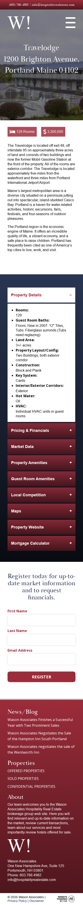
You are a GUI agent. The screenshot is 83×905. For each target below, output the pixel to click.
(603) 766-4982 (19, 5)
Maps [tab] (16, 511)
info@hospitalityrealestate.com (53, 5)
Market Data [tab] (22, 446)
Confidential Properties (31, 786)
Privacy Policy (17, 901)
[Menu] (70, 22)
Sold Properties (23, 778)
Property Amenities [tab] (29, 463)
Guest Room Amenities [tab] (33, 479)
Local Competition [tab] (28, 495)
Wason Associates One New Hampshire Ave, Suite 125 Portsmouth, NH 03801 (36, 865)
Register (41, 676)
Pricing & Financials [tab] (30, 430)
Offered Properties (26, 770)
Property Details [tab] (26, 295)
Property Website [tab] (27, 527)
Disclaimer (36, 901)
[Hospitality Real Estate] (18, 22)
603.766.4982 (30, 875)
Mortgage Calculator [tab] (30, 543)
